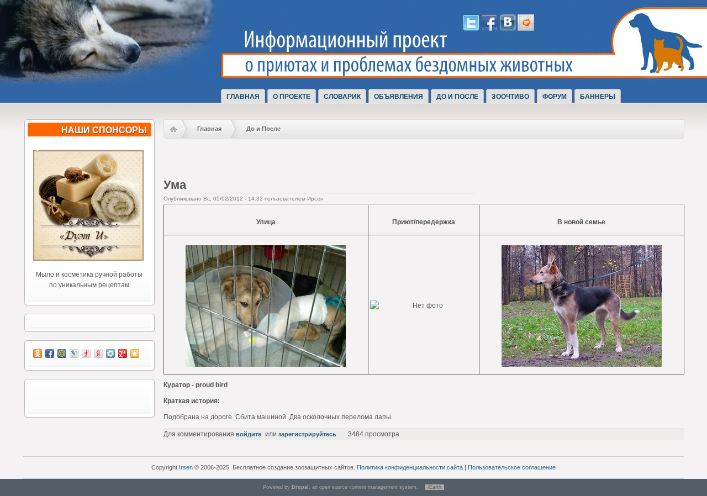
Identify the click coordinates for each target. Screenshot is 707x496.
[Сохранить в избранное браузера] (134, 353)
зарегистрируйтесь (307, 434)
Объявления (398, 97)
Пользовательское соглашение (512, 467)
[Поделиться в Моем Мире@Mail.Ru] (61, 353)
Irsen (186, 467)
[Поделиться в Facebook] (49, 353)
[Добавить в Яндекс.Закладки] (98, 353)
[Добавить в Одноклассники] (37, 353)
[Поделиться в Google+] (122, 353)
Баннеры (597, 97)
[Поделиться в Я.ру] (86, 353)
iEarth (434, 487)
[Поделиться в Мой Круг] (110, 353)
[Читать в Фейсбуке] (489, 29)
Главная (243, 97)
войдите (248, 434)
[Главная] (126, 73)
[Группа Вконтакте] (507, 29)
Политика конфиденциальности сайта (410, 467)
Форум (554, 97)
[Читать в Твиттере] (471, 29)
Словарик (342, 97)
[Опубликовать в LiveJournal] (74, 353)
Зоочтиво (510, 97)
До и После (457, 97)
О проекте (291, 97)
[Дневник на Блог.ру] (526, 29)
